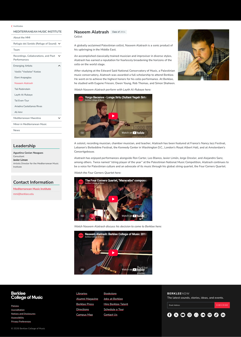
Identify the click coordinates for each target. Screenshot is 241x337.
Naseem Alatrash (24, 83)
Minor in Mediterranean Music (30, 124)
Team (16, 49)
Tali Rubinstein (22, 89)
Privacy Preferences (21, 321)
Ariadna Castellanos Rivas (28, 106)
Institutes (18, 26)
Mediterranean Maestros (27, 118)
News (16, 130)
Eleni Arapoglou (23, 77)
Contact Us (110, 315)
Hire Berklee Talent (116, 304)
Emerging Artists (22, 65)
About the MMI (21, 37)
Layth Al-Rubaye (23, 94)
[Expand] (59, 44)
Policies (15, 306)
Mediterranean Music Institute (37, 32)
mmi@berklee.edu (23, 194)
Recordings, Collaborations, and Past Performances (34, 57)
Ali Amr (19, 112)
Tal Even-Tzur (22, 100)
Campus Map (84, 315)
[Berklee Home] (27, 296)
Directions (82, 309)
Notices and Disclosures (23, 313)
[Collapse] (59, 66)
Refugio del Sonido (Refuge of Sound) (34, 43)
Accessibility (17, 317)
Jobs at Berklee (113, 299)
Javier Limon (20, 160)
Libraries (81, 293)
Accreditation (18, 309)
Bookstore (110, 293)
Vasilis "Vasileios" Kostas (28, 71)
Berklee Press (85, 304)
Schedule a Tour (114, 309)
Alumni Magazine (87, 299)
